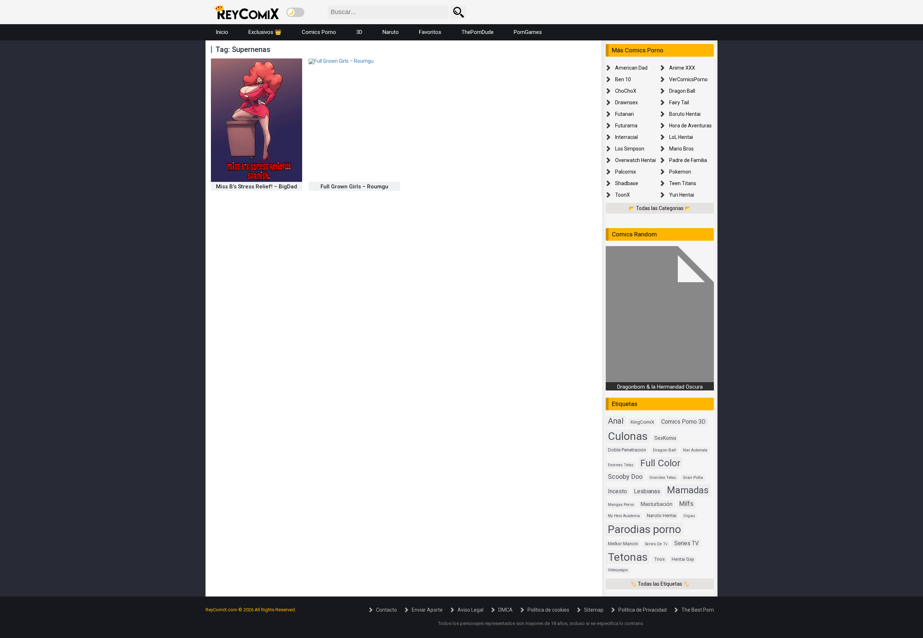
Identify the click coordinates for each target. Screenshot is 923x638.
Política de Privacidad (642, 610)
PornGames (528, 32)
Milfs (686, 503)
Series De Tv (656, 544)
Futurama (626, 125)
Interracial (626, 137)
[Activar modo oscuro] (295, 12)
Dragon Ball (682, 91)
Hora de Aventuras (690, 125)
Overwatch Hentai (635, 160)
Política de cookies (548, 610)
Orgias (689, 516)
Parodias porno (644, 529)
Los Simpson (629, 149)
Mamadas (687, 490)
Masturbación (656, 504)
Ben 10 (623, 79)
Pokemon (680, 172)
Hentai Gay (683, 559)
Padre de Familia (688, 160)
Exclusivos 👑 (265, 32)
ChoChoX (625, 91)
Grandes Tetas (662, 477)
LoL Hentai (681, 137)
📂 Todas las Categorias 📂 (660, 208)
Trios (659, 559)
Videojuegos (618, 570)
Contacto (386, 610)
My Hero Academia (624, 516)
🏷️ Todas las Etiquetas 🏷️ (660, 584)
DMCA (505, 610)
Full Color (660, 462)
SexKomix (665, 438)
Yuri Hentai (681, 195)
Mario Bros (681, 149)
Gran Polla (693, 477)
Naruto (391, 32)
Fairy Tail (679, 102)
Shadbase (626, 183)
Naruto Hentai (661, 515)
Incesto (617, 491)
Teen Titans (682, 183)
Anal (616, 420)
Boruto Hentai (685, 114)
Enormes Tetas (620, 465)
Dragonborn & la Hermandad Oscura (660, 387)
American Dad (631, 68)
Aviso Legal (470, 610)
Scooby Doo (625, 476)
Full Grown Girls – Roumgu (354, 186)
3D (359, 32)
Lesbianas (647, 491)
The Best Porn (697, 610)
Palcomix (625, 172)
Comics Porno (319, 32)
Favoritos (430, 32)
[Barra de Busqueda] (458, 12)
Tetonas (628, 557)
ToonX (622, 195)
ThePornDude (478, 32)
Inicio (222, 32)
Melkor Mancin (623, 543)
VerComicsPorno (688, 79)
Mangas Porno (621, 504)
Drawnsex (626, 102)
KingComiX (642, 422)
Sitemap (594, 610)
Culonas (628, 436)
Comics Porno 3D (683, 421)
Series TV (686, 543)
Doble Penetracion (627, 450)
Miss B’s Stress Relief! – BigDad (256, 186)
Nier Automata (695, 450)
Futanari (624, 114)
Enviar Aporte (427, 610)
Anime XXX (682, 68)
